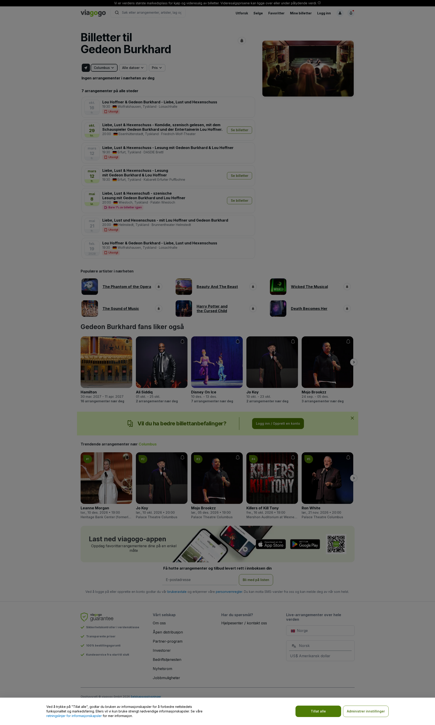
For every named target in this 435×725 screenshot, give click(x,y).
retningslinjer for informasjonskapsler (74, 716)
